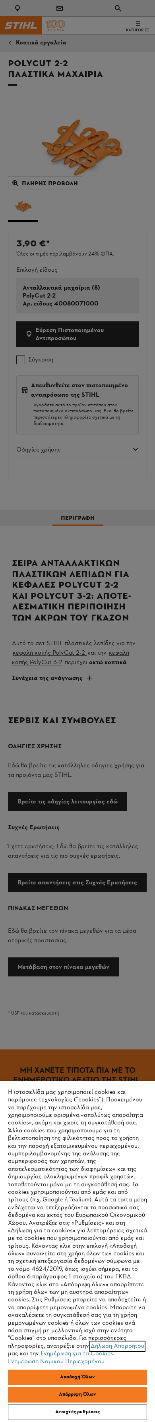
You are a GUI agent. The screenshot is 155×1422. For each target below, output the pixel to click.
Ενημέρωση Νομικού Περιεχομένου (56, 1361)
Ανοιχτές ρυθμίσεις (77, 1412)
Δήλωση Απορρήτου (117, 1346)
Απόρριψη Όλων (78, 1394)
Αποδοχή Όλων (77, 1377)
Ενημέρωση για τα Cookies (77, 1353)
